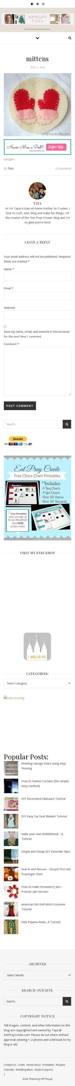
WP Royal (46, 1079)
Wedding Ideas (24, 1069)
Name (9, 269)
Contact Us (10, 1064)
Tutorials (9, 1069)
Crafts (21, 1064)
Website (9, 307)
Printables (48, 1064)
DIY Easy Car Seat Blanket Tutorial (44, 816)
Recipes (60, 1064)
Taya (11, 168)
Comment (11, 344)
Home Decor (34, 1064)
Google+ (9, 159)
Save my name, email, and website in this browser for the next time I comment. (37, 334)
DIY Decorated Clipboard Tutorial (43, 799)
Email (8, 288)
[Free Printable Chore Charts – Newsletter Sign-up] (37, 498)
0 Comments (63, 168)
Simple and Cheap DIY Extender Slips (45, 851)
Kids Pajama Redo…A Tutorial (40, 922)
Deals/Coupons (44, 1069)
